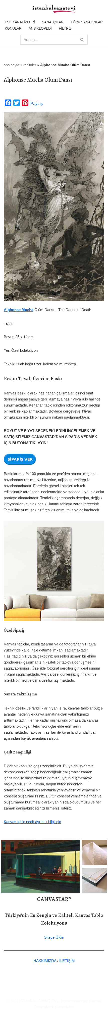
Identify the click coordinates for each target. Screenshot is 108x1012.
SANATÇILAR (53, 22)
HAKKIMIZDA (44, 960)
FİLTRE (65, 28)
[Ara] (82, 40)
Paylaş (36, 104)
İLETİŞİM (67, 960)
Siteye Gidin (54, 937)
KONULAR (13, 28)
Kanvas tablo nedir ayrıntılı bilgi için (32, 822)
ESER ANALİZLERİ (20, 22)
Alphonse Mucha (18, 310)
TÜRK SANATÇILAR (87, 22)
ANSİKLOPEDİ (40, 28)
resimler (29, 65)
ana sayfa (11, 65)
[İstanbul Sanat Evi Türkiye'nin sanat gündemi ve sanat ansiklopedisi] (54, 9)
